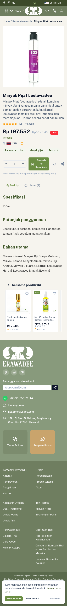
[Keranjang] (54, 11)
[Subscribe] (55, 387)
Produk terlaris (44, 481)
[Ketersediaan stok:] (22, 143)
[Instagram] (9, 3)
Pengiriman (9, 487)
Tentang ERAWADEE (15, 469)
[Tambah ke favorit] (27, 293)
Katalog (15, 10)
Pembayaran (10, 481)
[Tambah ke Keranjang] (27, 311)
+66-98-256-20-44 (21, 398)
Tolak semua (32, 598)
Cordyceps (9, 541)
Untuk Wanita (10, 514)
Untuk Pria (9, 520)
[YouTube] (13, 3)
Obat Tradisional (12, 508)
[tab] (12, 185)
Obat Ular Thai (44, 529)
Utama (6, 21)
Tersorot (53, 150)
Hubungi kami (16, 405)
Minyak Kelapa (11, 547)
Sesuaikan (55, 598)
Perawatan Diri (11, 529)
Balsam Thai (10, 535)
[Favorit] (47, 11)
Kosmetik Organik (13, 502)
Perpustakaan (44, 475)
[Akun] (61, 11)
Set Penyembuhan (46, 514)
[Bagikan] (62, 164)
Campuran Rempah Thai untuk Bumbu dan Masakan (50, 549)
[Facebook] (4, 3)
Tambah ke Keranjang (41, 164)
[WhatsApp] (34, 3)
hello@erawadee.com (21, 411)
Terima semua (14, 598)
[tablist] (33, 185)
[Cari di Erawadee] (40, 11)
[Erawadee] (33, 11)
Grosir (39, 469)
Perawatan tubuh (22, 21)
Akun (39, 487)
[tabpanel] (33, 232)
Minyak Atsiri (43, 508)
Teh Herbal (42, 502)
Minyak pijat (36, 150)
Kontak (7, 493)
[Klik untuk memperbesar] (33, 56)
